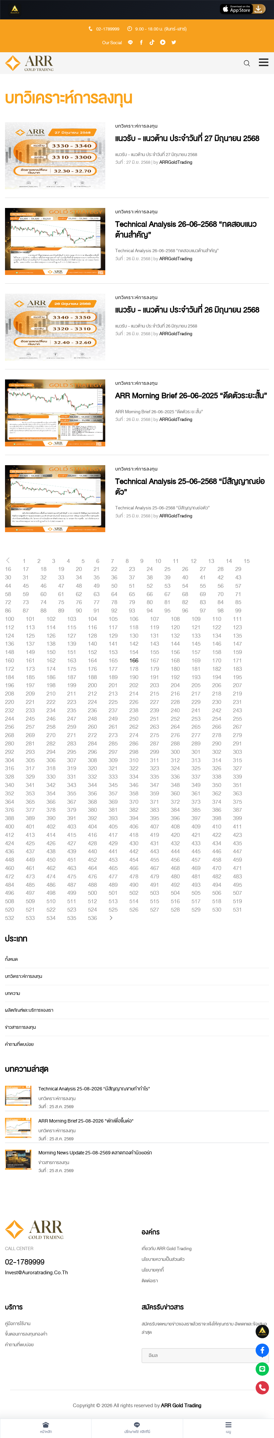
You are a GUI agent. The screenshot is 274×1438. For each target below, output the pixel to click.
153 (113, 652)
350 (216, 785)
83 (203, 602)
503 (154, 893)
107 (154, 619)
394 (133, 818)
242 (216, 711)
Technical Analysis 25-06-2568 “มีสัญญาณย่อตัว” (190, 486)
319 (71, 769)
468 (175, 868)
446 (216, 852)
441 (113, 852)
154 (133, 652)
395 (154, 818)
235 (71, 711)
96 (185, 611)
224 (92, 702)
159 (237, 652)
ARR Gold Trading (181, 1405)
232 (9, 711)
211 (71, 694)
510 (50, 901)
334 (133, 777)
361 (195, 794)
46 (43, 586)
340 (9, 785)
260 (92, 727)
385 (195, 810)
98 (221, 611)
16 (8, 569)
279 (237, 735)
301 (195, 752)
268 (9, 735)
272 (92, 735)
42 (221, 578)
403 (71, 827)
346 (133, 785)
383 (154, 810)
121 (195, 628)
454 (133, 860)
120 (175, 628)
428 (92, 844)
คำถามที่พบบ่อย (19, 1044)
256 (9, 727)
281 (30, 744)
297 (113, 752)
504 (175, 893)
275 (154, 735)
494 (216, 885)
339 (237, 777)
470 (216, 868)
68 (185, 594)
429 (113, 844)
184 (9, 677)
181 (195, 669)
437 (30, 852)
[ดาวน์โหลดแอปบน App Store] (243, 10)
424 (9, 844)
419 (154, 835)
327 (237, 769)
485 (30, 885)
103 (71, 619)
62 (79, 594)
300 (175, 752)
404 (92, 827)
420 (175, 835)
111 (237, 619)
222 (50, 702)
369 (113, 802)
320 (92, 769)
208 (9, 694)
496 (9, 893)
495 (237, 885)
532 (9, 918)
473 (30, 877)
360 (175, 794)
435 (237, 844)
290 (216, 744)
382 (133, 810)
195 (237, 677)
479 (154, 877)
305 (30, 761)
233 (30, 711)
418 (133, 835)
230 (216, 702)
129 (113, 636)
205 (195, 685)
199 (71, 685)
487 (71, 885)
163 (71, 661)
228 (175, 702)
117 (113, 628)
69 (203, 594)
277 (195, 735)
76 (79, 602)
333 (113, 777)
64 (114, 594)
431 (154, 844)
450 (50, 860)
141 (113, 644)
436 (9, 852)
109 (195, 619)
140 (92, 644)
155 (154, 652)
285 (113, 744)
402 (50, 827)
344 (92, 785)
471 (237, 868)
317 (30, 769)
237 (113, 711)
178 (133, 669)
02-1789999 (107, 28)
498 (50, 893)
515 (154, 901)
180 (175, 669)
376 (9, 810)
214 (133, 694)
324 (175, 769)
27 (203, 569)
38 (150, 578)
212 (92, 694)
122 (216, 628)
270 (50, 735)
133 (195, 636)
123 (237, 628)
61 (61, 594)
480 (175, 877)
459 (237, 860)
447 (237, 852)
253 (195, 719)
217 (195, 694)
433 (195, 844)
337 (195, 777)
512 (92, 901)
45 (26, 586)
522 (50, 910)
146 (216, 644)
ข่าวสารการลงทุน (20, 1027)
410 (216, 827)
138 (50, 644)
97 (203, 611)
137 (30, 644)
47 (61, 586)
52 (150, 586)
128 (92, 636)
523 (71, 910)
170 (216, 661)
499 (71, 893)
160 (9, 661)
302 (216, 752)
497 (30, 893)
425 (30, 844)
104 (92, 619)
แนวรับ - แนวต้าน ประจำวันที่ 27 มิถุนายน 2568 (187, 138)
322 (133, 769)
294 (50, 752)
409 (195, 827)
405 (113, 827)
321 (113, 769)
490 (133, 885)
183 (237, 669)
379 (71, 810)
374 (216, 802)
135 (237, 636)
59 (26, 594)
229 (195, 702)
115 (71, 628)
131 (154, 636)
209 (30, 694)
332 (92, 777)
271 (71, 735)
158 (216, 652)
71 (238, 594)
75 (61, 602)
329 (30, 777)
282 (50, 744)
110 (216, 619)
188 (92, 677)
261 (113, 727)
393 (113, 818)
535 (71, 918)
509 (30, 901)
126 (50, 636)
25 (167, 569)
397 (195, 818)
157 (195, 652)
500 (92, 893)
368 (92, 802)
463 (71, 868)
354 (50, 794)
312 (175, 761)
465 (113, 868)
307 (71, 761)
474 (50, 877)
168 (175, 661)
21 (97, 569)
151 (71, 652)
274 (133, 735)
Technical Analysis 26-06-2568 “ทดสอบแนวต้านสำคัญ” (186, 229)
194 (216, 677)
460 (9, 868)
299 (154, 752)
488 (92, 885)
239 (154, 711)
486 (50, 885)
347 (154, 785)
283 (71, 744)
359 (154, 794)
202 (133, 685)
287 (154, 744)
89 (61, 611)
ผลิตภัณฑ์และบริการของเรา (29, 1010)
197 (30, 685)
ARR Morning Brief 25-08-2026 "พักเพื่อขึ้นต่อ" (86, 1121)
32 (43, 578)
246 (50, 719)
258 (50, 727)
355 (71, 794)
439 (71, 852)
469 (195, 868)
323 (154, 769)
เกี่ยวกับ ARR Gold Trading (166, 1248)
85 (238, 602)
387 (237, 810)
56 (221, 586)
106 (133, 619)
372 (175, 802)
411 (237, 827)
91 (97, 611)
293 (30, 752)
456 (175, 860)
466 (133, 868)
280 (9, 744)
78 (114, 602)
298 (133, 752)
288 (175, 744)
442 (133, 852)
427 (71, 844)
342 (50, 785)
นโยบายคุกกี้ (153, 1270)
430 (133, 844)
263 (154, 727)
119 (154, 628)
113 (30, 628)
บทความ (12, 993)
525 (113, 910)
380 (92, 810)
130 (133, 636)
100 (9, 619)
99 (238, 611)
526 (133, 910)
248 (92, 719)
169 (195, 661)
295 (71, 752)
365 (30, 802)
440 (92, 852)
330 (50, 777)
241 (195, 711)
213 (113, 694)
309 (113, 761)
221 (30, 702)
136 (9, 644)
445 (195, 852)
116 (92, 628)
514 (133, 901)
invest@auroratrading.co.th (36, 1273)
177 (113, 669)
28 (221, 569)
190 (133, 677)
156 (175, 652)
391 (71, 818)
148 (9, 652)
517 (195, 901)
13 (211, 561)
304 (9, 761)
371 (154, 802)
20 (79, 569)
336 (175, 777)
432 (175, 844)
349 (195, 785)
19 (61, 569)
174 (50, 669)
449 (30, 860)
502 (133, 893)
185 (30, 677)
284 (92, 744)
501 (113, 893)
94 (150, 611)
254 (216, 719)
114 (50, 628)
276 (175, 735)
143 (154, 644)
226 (133, 702)
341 (30, 785)
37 (132, 578)
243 (237, 711)
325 (195, 769)
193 (195, 677)
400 (9, 827)
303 (237, 752)
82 (185, 602)
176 (92, 669)
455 (154, 860)
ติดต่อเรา (150, 1280)
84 (221, 602)
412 (9, 835)
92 (114, 611)
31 (26, 578)
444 (175, 852)
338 (216, 777)
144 (175, 644)
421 (195, 835)
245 (30, 719)
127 (71, 636)
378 (50, 810)
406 (133, 827)
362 (216, 794)
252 (175, 719)
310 (133, 761)
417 (113, 835)
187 (71, 677)
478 (133, 877)
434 (216, 844)
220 (9, 702)
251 (154, 719)
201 (113, 685)
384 (175, 810)
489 (113, 885)
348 (175, 785)
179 (154, 669)
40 (185, 578)
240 (175, 711)
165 (113, 661)
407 (154, 827)
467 (154, 868)
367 (71, 802)
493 (195, 885)
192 (175, 677)
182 (216, 669)
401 (30, 827)
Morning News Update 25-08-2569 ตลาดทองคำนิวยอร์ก (95, 1153)
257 (30, 727)
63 (97, 594)
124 (9, 636)
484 (9, 885)
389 (30, 818)
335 (154, 777)
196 (9, 685)
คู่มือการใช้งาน (17, 1323)
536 (92, 918)
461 (30, 868)
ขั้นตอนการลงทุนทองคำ (26, 1334)
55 (203, 586)
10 (158, 561)
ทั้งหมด (11, 959)
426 (50, 844)
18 (43, 569)
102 (50, 619)
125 (30, 636)
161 (30, 661)
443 (154, 852)
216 (175, 694)
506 (216, 893)
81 (167, 602)
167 (154, 661)
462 (50, 868)
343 (71, 785)
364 (9, 802)
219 (237, 694)
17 (26, 569)
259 (71, 727)
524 (92, 910)
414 (50, 835)
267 (237, 727)
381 (113, 810)
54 (185, 586)
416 (92, 835)
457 (195, 860)
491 (154, 885)
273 (113, 735)
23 (132, 569)
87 (26, 611)
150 (50, 652)
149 (30, 652)
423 (237, 835)
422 (216, 835)
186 (50, 677)
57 (238, 586)
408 (175, 827)
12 (193, 561)
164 (92, 661)
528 (175, 910)
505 (195, 893)
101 (30, 619)
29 (238, 569)
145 (195, 644)
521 (30, 910)
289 (195, 744)
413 (30, 835)
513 (113, 901)
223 (71, 702)
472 (9, 877)
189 (113, 677)
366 (50, 802)
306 (50, 761)
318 (50, 769)
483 (237, 877)
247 (71, 719)
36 (114, 578)
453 (113, 860)
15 (247, 561)
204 (175, 685)
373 (195, 802)
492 (175, 885)
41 (203, 578)
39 (167, 578)
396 (175, 818)
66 (150, 594)
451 (71, 860)
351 (237, 785)
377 (30, 810)
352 (9, 794)
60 (43, 594)
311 (154, 761)
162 (50, 661)
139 (71, 644)
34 (79, 578)
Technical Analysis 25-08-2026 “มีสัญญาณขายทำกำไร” (94, 1089)
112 (9, 628)
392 (92, 818)
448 (9, 860)
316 (9, 769)
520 (9, 910)
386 (216, 810)
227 (154, 702)
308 (92, 761)
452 (92, 860)
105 (113, 619)
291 (237, 744)
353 (30, 794)
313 (195, 761)
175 (71, 669)
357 (113, 794)
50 (114, 586)
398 (216, 818)
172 (9, 669)
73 (26, 602)
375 (237, 802)
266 (216, 727)
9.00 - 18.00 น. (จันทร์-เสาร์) (160, 28)
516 (175, 901)
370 (133, 802)
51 (132, 586)
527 (154, 910)
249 (113, 719)
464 (92, 868)
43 (238, 578)
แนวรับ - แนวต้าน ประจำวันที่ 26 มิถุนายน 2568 (187, 310)
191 (154, 677)
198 (50, 685)
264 (175, 727)
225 (113, 702)
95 (167, 611)
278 (216, 735)
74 (43, 602)
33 (61, 578)
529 (195, 910)
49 (97, 586)
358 (133, 794)
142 (133, 644)
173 (30, 669)
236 (92, 711)
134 (216, 636)
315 (237, 761)
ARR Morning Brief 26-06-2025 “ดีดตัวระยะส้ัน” (191, 395)
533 (30, 918)
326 (216, 769)
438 (50, 852)
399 (237, 818)
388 (9, 818)
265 (195, 727)
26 (185, 569)
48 (79, 586)
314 (216, 761)
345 (113, 785)
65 (132, 594)
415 (71, 835)
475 (71, 877)
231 (237, 702)
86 (8, 611)
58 (8, 594)
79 (132, 602)
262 (133, 727)
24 (150, 569)
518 (216, 901)
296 (92, 752)
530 (216, 910)
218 (216, 694)
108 (175, 619)
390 (50, 818)
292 (9, 752)
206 (216, 685)
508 (9, 901)
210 (50, 694)
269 (30, 735)
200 (92, 685)
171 (237, 661)
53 (167, 586)
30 (8, 578)
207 (237, 685)
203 (154, 685)
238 (133, 711)
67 (167, 594)
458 (216, 860)
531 (237, 910)
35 (97, 578)
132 (175, 636)
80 (150, 602)
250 (133, 719)
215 (154, 694)
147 (237, 644)
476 (92, 877)
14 (229, 561)
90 (79, 611)
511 (71, 901)
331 (71, 777)
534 (50, 918)
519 (237, 901)
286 (133, 744)
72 (8, 602)
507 (237, 893)
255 (237, 719)
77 (97, 602)
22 (114, 569)
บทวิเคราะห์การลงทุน (136, 126)
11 (176, 561)
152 (92, 652)
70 (221, 594)
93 (132, 611)
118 (133, 628)
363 (237, 794)
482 (216, 877)
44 (8, 586)
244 (9, 719)
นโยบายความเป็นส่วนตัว (163, 1259)
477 (113, 877)
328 (9, 777)
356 (92, 794)
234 (50, 711)
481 (195, 877)
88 (43, 611)
